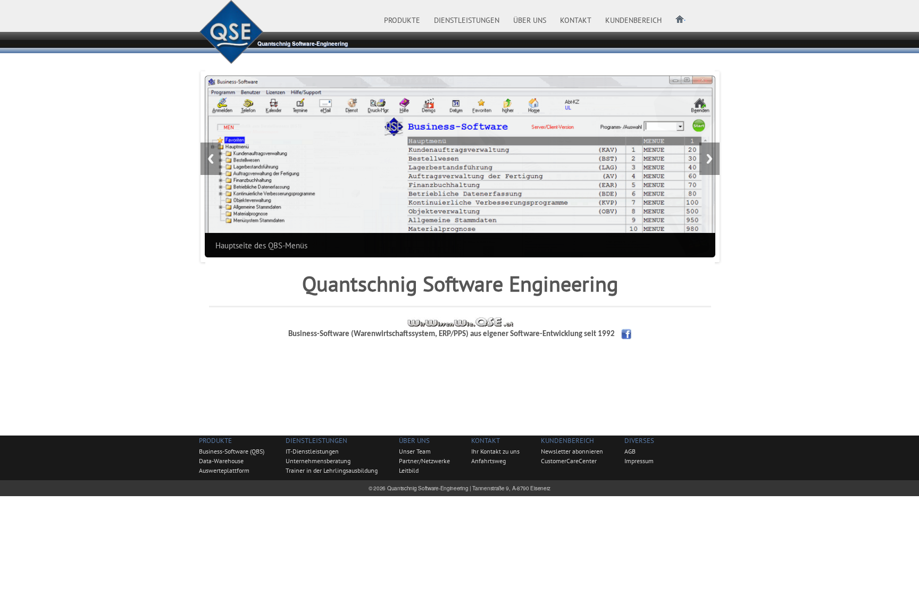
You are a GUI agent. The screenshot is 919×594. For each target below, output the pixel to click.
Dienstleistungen (316, 440)
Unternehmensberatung (318, 461)
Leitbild (409, 470)
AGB (630, 451)
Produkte (215, 440)
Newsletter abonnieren (572, 451)
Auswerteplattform (224, 470)
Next (709, 159)
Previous (210, 159)
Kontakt (485, 440)
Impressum (639, 461)
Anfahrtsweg (488, 461)
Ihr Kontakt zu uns (495, 451)
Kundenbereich (567, 440)
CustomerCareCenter (569, 461)
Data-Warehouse (221, 461)
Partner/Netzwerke (424, 461)
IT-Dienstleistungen (312, 451)
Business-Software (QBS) (231, 451)
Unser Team (415, 451)
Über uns (414, 440)
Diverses (639, 440)
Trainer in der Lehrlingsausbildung (332, 470)
